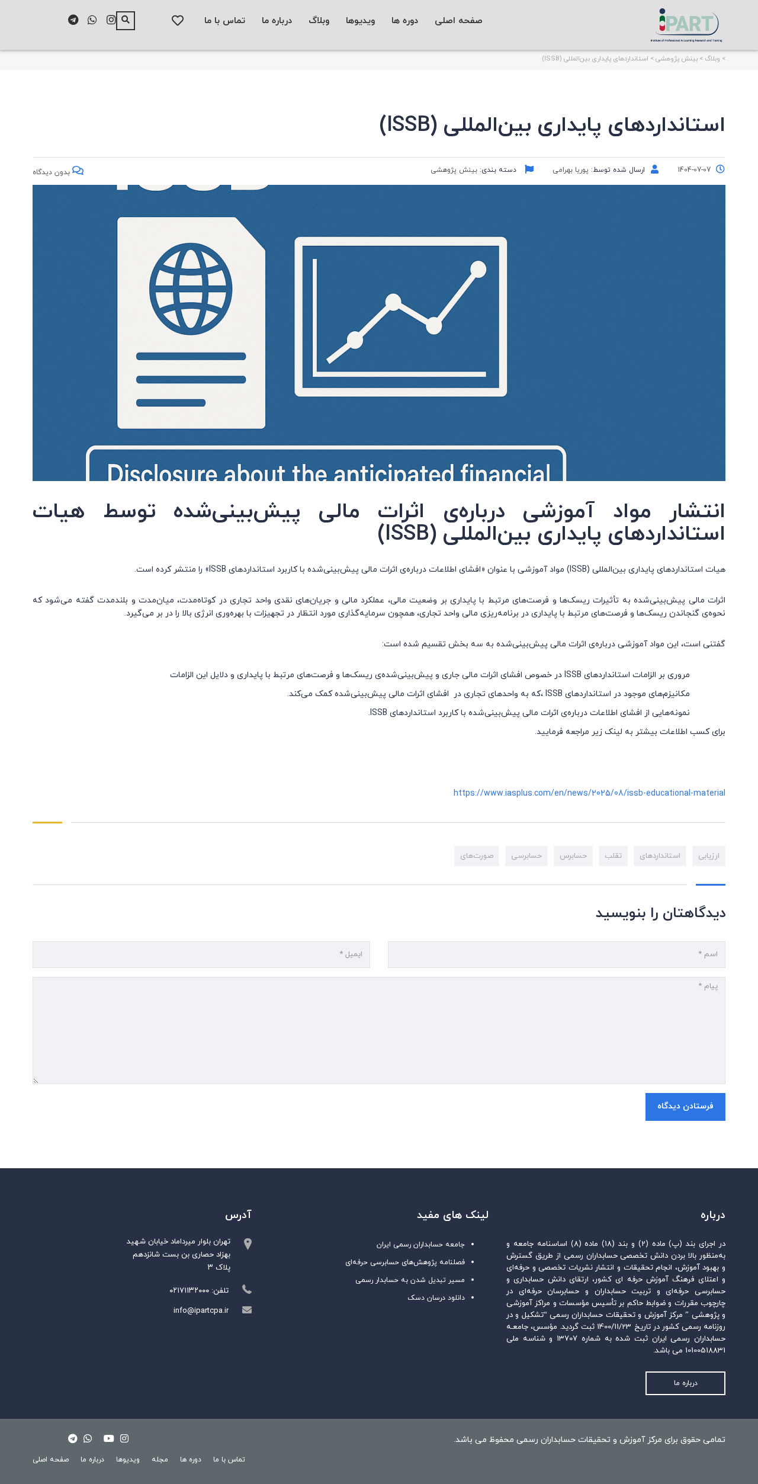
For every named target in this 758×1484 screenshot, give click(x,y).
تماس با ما (224, 21)
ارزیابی (709, 856)
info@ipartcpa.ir (201, 1311)
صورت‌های (476, 856)
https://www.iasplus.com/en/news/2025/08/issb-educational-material (589, 793)
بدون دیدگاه (52, 172)
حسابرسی (526, 856)
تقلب (613, 856)
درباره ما (277, 21)
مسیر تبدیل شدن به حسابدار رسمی (410, 1280)
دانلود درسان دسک (436, 1298)
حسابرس (573, 856)
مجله (160, 1459)
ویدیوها (360, 21)
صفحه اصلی (459, 21)
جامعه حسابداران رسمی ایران (421, 1244)
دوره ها (404, 21)
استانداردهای (660, 856)
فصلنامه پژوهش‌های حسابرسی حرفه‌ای (405, 1262)
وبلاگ (319, 21)
